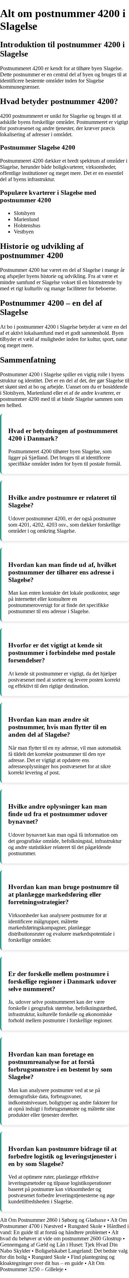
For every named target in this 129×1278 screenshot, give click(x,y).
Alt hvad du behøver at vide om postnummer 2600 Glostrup (60, 1235)
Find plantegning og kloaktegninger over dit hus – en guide (57, 1260)
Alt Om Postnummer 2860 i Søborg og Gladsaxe (53, 1220)
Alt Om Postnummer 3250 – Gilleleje (52, 1266)
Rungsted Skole (85, 1226)
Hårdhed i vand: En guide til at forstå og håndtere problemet (64, 1229)
